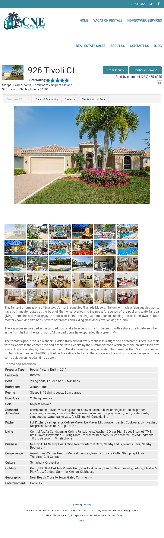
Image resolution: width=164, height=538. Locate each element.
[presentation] (18, 99)
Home (84, 20)
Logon (82, 520)
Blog (158, 46)
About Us (117, 46)
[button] (145, 70)
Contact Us (139, 46)
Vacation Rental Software (93, 515)
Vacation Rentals (108, 20)
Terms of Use (115, 515)
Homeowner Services (144, 20)
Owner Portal (82, 505)
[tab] (18, 99)
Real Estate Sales (90, 46)
